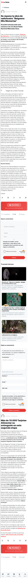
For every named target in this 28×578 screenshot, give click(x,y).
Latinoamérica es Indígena (9, 335)
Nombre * (5, 376)
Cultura (3, 193)
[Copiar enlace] (25, 197)
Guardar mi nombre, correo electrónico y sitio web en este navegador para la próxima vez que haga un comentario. (13, 244)
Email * (4, 382)
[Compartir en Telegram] (20, 197)
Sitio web (4, 388)
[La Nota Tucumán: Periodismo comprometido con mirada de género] (5, 2)
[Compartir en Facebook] (2, 197)
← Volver (5, 7)
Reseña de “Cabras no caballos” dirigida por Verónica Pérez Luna (13, 282)
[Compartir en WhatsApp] (14, 197)
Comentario (6, 357)
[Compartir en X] (8, 197)
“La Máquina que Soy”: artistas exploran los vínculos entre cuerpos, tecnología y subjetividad (13, 309)
